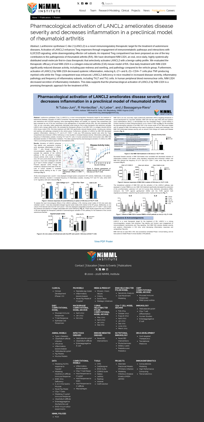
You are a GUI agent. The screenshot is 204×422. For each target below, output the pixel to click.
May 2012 (101, 317)
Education (91, 265)
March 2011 (122, 328)
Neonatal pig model (84, 291)
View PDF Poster (103, 241)
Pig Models (59, 354)
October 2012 (123, 313)
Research (104, 10)
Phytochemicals (124, 343)
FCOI (57, 417)
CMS (99, 364)
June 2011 (122, 326)
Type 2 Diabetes (61, 336)
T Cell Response (61, 318)
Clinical (125, 10)
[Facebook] (83, 3)
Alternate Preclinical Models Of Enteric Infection (126, 366)
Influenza (59, 344)
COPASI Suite (102, 371)
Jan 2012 (79, 316)
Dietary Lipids (123, 346)
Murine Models (61, 356)
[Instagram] (91, 3)
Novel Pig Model (61, 389)
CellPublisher (102, 384)
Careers (170, 10)
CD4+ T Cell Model (83, 371)
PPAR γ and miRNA (147, 300)
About (82, 10)
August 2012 (123, 316)
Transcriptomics (145, 374)
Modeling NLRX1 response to (62, 366)
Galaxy (100, 374)
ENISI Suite (101, 369)
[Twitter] (79, 3)
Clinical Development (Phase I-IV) (60, 293)
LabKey (100, 376)
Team (93, 10)
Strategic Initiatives (104, 301)
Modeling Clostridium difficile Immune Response (62, 374)
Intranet (100, 381)
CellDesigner (102, 366)
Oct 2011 (79, 318)
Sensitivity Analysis (126, 293)
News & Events (107, 265)
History (100, 296)
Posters (57, 17)
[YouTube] (87, 3)
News (146, 10)
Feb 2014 (122, 311)
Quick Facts (101, 298)
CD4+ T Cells (60, 391)
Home (34, 17)
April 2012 (80, 313)
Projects (135, 10)
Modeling (114, 10)
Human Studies (145, 316)
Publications (158, 10)
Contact (79, 265)
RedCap (100, 379)
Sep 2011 (100, 325)
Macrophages (81, 389)
